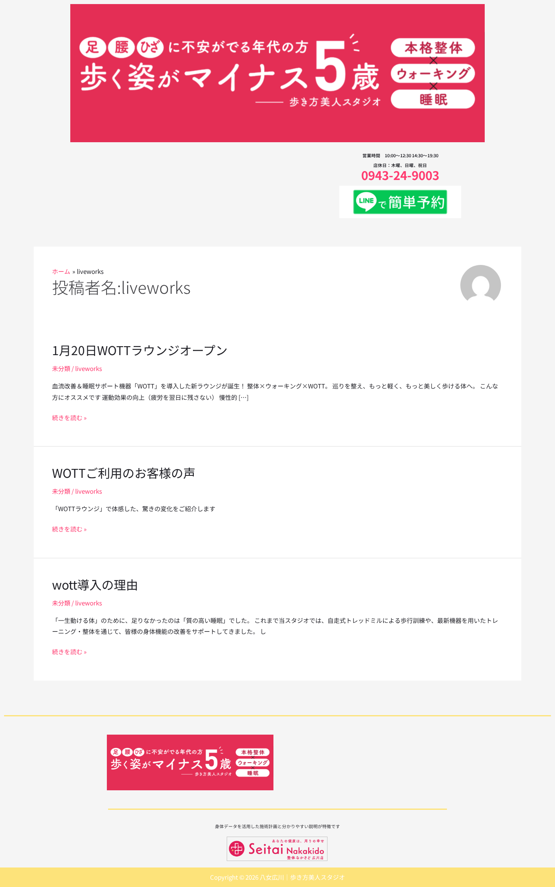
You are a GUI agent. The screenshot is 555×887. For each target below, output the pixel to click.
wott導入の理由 (95, 584)
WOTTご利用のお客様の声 (123, 472)
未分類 (61, 368)
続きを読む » (69, 417)
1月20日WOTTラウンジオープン (140, 350)
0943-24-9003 (400, 174)
